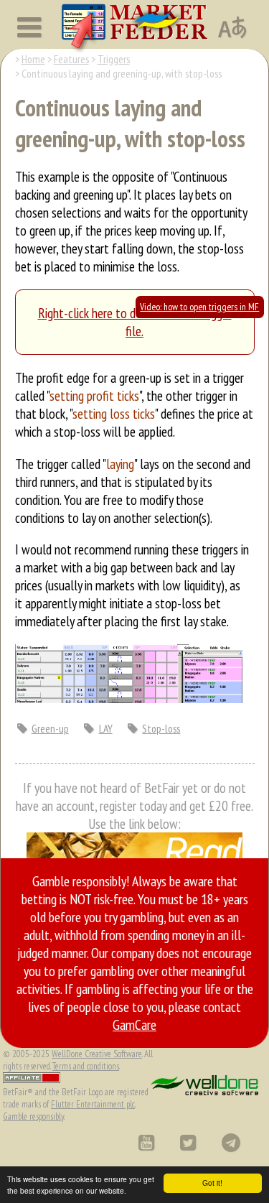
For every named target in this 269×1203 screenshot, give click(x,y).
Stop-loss (161, 728)
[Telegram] (231, 1142)
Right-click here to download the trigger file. (135, 322)
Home (33, 59)
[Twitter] (187, 1142)
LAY (106, 728)
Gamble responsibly (33, 1116)
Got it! (212, 1182)
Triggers (114, 59)
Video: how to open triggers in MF (199, 306)
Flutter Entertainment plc (93, 1104)
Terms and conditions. (85, 1066)
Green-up (50, 728)
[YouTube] (146, 1142)
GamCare (134, 1025)
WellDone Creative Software (97, 1054)
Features (71, 59)
